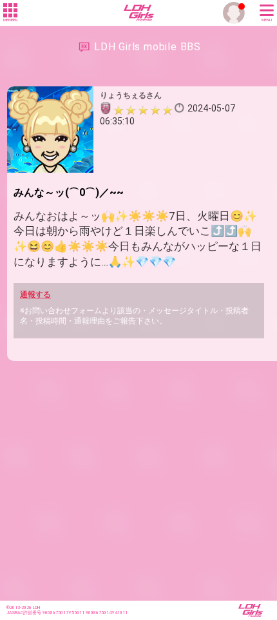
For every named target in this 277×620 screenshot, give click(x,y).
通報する (35, 294)
